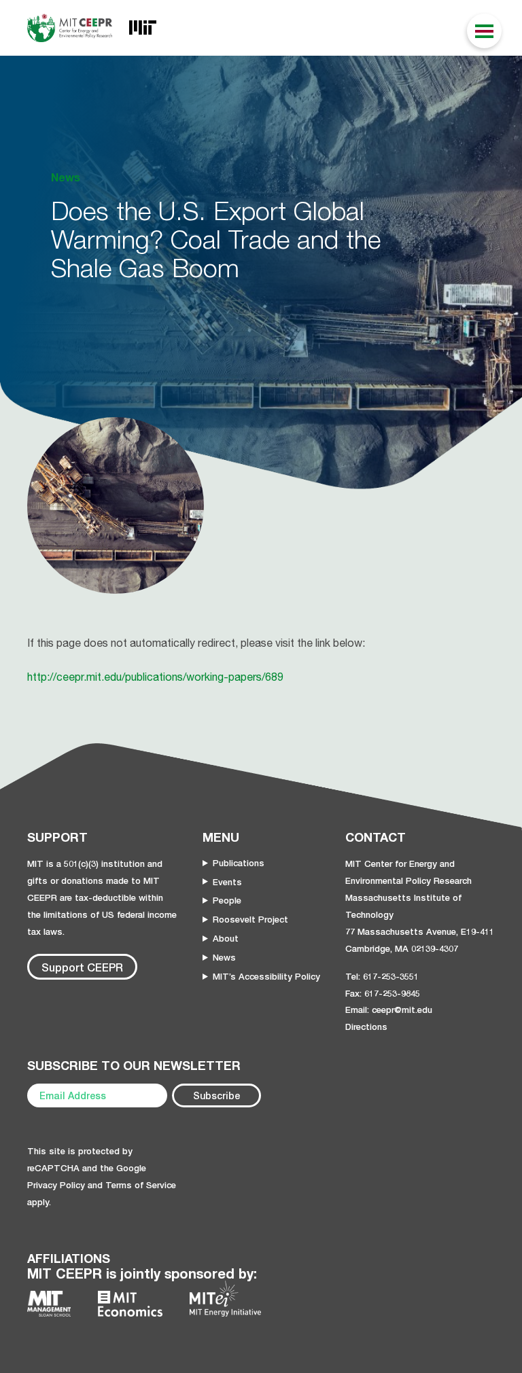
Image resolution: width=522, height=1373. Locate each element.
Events (227, 881)
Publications (238, 862)
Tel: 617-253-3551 (382, 976)
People (227, 900)
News (224, 957)
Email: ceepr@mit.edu (388, 1009)
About (226, 938)
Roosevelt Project (250, 919)
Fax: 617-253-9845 (382, 993)
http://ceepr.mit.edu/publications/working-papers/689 (155, 677)
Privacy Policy (56, 1184)
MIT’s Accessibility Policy (266, 976)
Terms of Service (140, 1184)
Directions (366, 1026)
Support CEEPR (82, 967)
